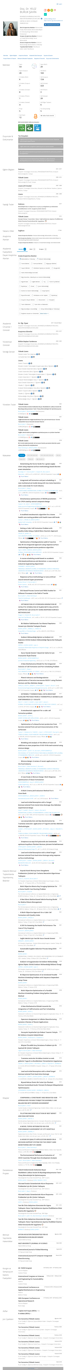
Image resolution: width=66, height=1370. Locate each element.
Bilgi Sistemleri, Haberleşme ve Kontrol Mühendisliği (35, 277)
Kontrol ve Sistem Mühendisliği (29, 291)
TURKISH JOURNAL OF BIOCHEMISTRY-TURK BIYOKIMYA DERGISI (35, 734)
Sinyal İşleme (45, 291)
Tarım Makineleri (26, 304)
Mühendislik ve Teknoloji (28, 259)
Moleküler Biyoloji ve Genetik (42, 268)
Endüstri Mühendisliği (44, 259)
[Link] (56, 493)
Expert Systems (22, 584)
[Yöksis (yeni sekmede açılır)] (55, 10)
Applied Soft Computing (24, 522)
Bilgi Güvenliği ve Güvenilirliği (29, 309)
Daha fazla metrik (48, 115)
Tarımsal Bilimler (37, 263)
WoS (32, 249)
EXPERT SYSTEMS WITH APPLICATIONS (28, 718)
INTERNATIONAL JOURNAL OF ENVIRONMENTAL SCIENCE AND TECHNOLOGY (39, 812)
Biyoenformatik (25, 295)
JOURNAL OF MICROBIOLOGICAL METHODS (30, 552)
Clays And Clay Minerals (24, 617)
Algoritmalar (24, 282)
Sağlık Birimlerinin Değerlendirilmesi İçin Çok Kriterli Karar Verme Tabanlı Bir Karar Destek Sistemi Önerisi (39, 140)
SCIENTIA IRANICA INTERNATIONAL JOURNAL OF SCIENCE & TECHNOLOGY (38, 490)
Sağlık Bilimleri (36, 282)
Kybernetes (21, 474)
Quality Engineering (23, 784)
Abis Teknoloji (31, 1368)
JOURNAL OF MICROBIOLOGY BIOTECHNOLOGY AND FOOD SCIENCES (37, 704)
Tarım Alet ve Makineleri (41, 304)
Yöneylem (51, 300)
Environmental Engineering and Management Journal (32, 688)
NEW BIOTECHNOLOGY (24, 863)
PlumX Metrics (24, 476)
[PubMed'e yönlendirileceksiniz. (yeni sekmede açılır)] (26, 554)
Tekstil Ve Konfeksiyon (24, 598)
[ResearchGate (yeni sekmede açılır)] (45, 14)
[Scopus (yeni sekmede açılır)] (48, 11)
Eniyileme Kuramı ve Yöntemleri (30, 313)
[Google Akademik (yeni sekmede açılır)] (45, 10)
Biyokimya (24, 286)
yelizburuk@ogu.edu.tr (50, 19)
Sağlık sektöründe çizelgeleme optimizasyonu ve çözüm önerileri (37, 146)
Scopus (42, 249)
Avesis (22, 249)
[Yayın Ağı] (34, 66)
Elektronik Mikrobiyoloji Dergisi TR (27, 849)
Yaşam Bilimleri (25, 268)
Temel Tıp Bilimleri (54, 282)
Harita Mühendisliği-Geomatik (29, 272)
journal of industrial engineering (26, 660)
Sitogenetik (57, 268)
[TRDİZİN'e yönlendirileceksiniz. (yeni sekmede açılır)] (29, 573)
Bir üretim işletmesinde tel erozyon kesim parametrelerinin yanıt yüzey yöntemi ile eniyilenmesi (40, 152)
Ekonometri (42, 300)
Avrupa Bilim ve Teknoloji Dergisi (27, 631)
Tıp (44, 282)
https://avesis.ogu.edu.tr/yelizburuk (53, 20)
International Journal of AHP (25, 798)
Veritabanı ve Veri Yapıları (41, 295)
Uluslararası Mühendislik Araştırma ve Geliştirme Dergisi (33, 647)
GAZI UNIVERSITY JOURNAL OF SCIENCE (29, 536)
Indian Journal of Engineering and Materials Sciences (32, 506)
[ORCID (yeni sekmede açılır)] (51, 10)
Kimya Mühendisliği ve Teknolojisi (50, 309)
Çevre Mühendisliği (43, 286)
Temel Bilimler (25, 263)
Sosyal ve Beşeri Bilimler (28, 300)
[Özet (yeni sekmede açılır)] (30, 414)
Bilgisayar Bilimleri (51, 263)
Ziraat (32, 286)
